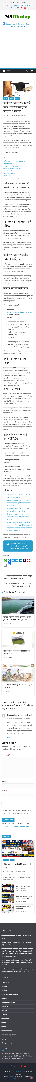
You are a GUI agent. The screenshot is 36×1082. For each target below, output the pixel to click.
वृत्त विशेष (5, 98)
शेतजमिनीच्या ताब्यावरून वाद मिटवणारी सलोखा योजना (16, 652)
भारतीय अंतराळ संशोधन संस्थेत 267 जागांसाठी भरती (23, 887)
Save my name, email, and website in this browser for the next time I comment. (16, 811)
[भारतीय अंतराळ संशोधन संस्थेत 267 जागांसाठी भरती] (8, 888)
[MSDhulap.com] (4, 71)
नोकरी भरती (6, 860)
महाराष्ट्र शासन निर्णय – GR (8, 1002)
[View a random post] (32, 71)
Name (4, 781)
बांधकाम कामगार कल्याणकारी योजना (10, 994)
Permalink (27, 718)
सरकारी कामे (4, 998)
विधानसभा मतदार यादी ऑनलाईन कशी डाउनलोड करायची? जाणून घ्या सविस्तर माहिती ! (18, 517)
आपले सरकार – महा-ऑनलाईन (9, 1035)
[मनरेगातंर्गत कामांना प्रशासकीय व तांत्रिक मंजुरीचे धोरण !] (18, 665)
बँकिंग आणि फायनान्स (7, 1043)
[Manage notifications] (31, 1077)
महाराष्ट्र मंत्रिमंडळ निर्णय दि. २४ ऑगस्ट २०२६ (13, 936)
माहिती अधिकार (5, 1019)
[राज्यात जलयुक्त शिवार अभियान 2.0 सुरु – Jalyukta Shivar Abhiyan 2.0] (18, 598)
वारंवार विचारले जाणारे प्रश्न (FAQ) (11, 178)
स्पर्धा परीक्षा (4, 1014)
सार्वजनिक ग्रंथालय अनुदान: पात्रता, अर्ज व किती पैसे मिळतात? (17, 942)
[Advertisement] (18, 49)
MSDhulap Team (21, 115)
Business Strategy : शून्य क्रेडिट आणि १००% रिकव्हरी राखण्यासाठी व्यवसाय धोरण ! (18, 584)
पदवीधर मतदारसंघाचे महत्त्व (9, 173)
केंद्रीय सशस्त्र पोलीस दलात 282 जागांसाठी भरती (24, 908)
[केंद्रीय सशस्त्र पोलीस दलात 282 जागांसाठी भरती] (8, 909)
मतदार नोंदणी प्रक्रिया (8, 171)
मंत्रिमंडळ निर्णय (5, 1006)
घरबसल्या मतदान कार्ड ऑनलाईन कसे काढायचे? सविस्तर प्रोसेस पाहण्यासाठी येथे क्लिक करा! (19, 503)
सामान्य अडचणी (6, 176)
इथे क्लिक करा (23, 548)
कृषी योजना (4, 990)
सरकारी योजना (5, 982)
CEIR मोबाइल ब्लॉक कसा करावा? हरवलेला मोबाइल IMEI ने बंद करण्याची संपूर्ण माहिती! (18, 577)
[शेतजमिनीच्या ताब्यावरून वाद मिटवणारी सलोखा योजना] (18, 632)
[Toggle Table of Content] (4, 158)
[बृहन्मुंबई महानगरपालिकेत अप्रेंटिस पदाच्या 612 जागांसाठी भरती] (8, 898)
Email (4, 790)
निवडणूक (11, 98)
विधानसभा (17, 98)
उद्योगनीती (4, 1027)
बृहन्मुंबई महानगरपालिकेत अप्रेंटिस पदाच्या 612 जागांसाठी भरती (24, 897)
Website (4, 800)
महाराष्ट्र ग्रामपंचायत (7, 1031)
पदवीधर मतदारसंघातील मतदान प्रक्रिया (12, 168)
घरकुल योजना (5, 986)
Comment (6, 755)
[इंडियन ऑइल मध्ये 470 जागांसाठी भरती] (18, 848)
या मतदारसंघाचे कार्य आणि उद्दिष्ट (10, 166)
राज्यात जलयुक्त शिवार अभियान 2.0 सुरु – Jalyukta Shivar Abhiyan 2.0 (17, 618)
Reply (9, 737)
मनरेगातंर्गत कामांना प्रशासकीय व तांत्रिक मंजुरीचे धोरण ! (17, 685)
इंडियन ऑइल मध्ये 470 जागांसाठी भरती (17, 866)
